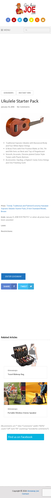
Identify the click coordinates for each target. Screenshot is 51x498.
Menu (7, 30)
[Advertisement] (25, 60)
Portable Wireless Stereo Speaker (22, 413)
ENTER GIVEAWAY (13, 276)
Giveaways (8, 93)
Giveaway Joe (33, 491)
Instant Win (25, 93)
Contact (25, 494)
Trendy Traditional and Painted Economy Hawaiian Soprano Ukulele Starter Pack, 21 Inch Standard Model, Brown (24, 209)
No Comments (23, 107)
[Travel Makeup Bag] (25, 355)
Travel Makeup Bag (16, 374)
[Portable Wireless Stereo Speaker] (25, 393)
